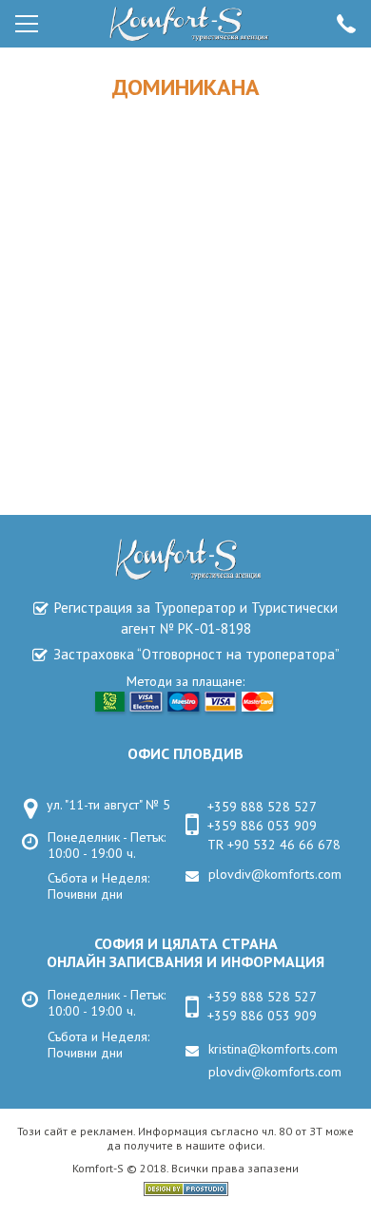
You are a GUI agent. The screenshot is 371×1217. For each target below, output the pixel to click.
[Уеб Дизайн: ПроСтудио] (186, 1191)
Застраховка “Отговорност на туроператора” (196, 654)
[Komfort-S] (186, 24)
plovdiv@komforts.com (275, 874)
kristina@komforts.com (273, 1048)
